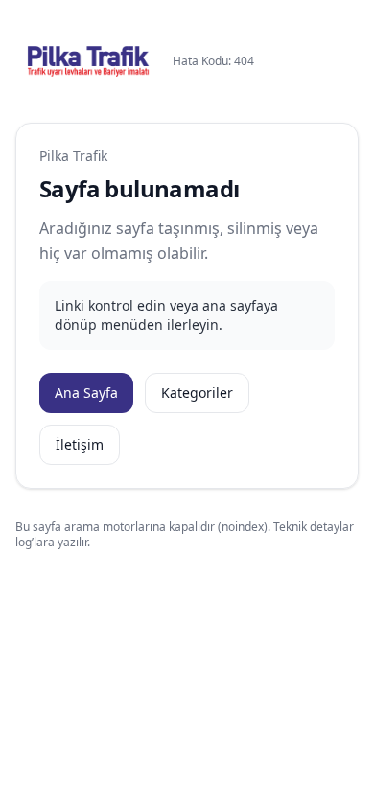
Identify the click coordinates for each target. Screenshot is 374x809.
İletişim (80, 444)
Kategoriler (197, 392)
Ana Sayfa (86, 392)
